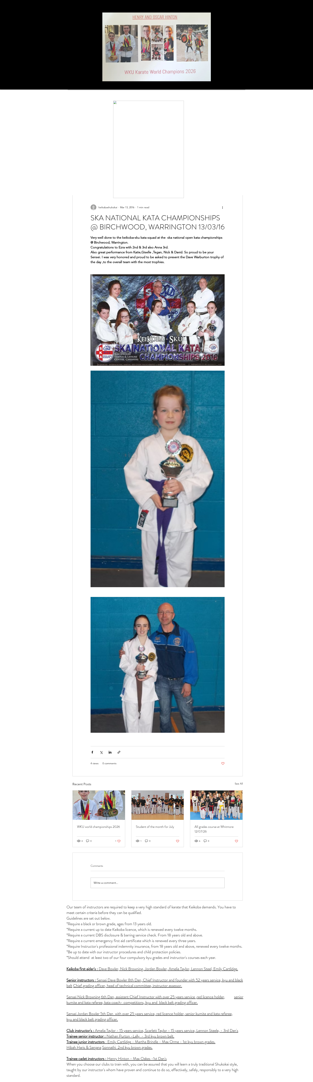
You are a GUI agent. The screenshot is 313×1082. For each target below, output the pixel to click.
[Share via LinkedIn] (110, 752)
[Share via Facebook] (92, 752)
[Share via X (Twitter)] (101, 752)
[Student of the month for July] (158, 805)
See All (239, 783)
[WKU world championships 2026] (99, 805)
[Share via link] (119, 752)
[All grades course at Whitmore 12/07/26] (216, 805)
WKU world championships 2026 (98, 826)
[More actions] (222, 207)
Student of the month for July (155, 826)
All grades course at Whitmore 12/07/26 (214, 829)
